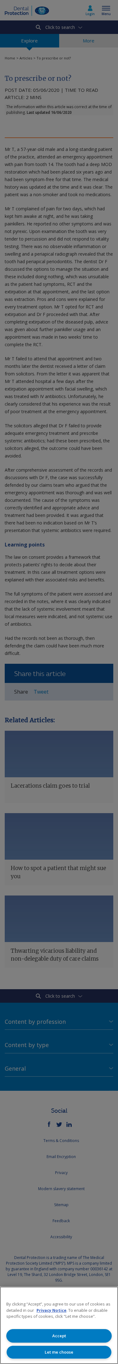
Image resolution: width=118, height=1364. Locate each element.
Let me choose (59, 1352)
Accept (59, 1336)
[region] (59, 1325)
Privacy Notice (51, 1310)
